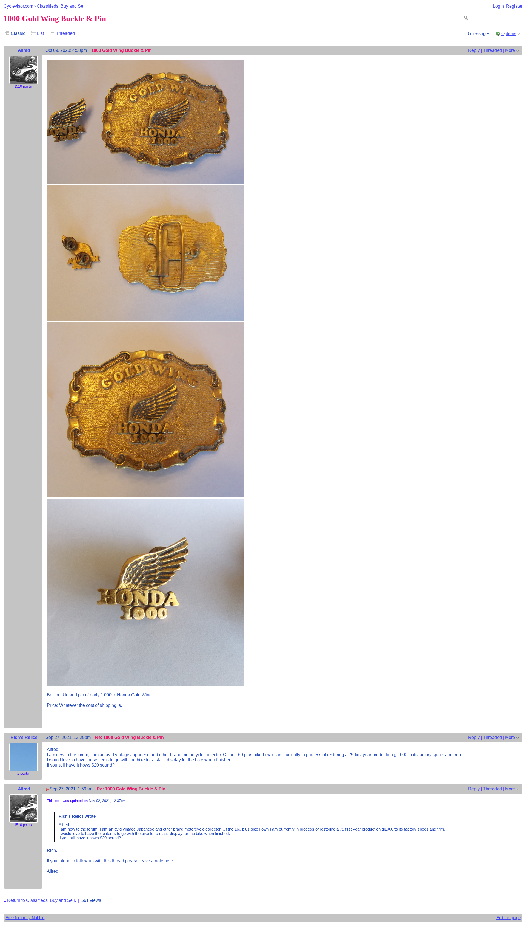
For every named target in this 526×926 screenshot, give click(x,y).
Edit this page (508, 918)
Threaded (65, 33)
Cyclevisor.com (18, 6)
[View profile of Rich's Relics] (23, 767)
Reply (474, 50)
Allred (24, 50)
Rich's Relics (24, 737)
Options (508, 33)
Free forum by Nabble (24, 918)
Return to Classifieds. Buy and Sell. (41, 900)
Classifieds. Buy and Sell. (62, 6)
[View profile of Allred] (23, 80)
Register (514, 6)
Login (498, 6)
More (510, 50)
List (40, 33)
